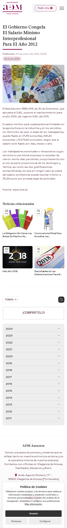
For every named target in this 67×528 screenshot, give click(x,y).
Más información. (33, 504)
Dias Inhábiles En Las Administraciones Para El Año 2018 (47, 273)
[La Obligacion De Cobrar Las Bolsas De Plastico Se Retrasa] (18, 219)
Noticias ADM (12, 58)
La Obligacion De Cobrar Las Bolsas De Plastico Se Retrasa (17, 235)
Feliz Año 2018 (10, 271)
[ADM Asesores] (12, 8)
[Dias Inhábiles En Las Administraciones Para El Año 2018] (49, 257)
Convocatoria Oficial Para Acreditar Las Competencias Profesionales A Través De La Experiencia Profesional (48, 235)
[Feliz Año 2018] (18, 257)
